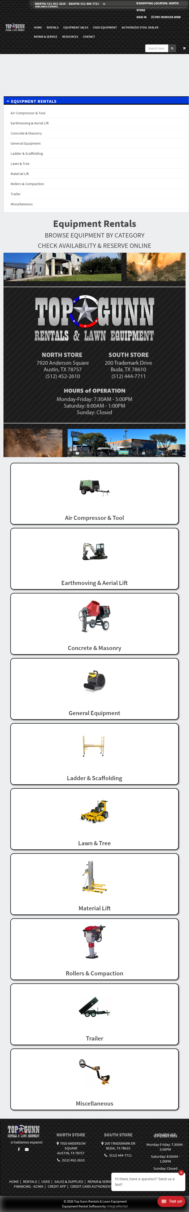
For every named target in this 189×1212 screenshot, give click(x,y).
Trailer (16, 194)
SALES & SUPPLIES (68, 1181)
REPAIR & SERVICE (45, 37)
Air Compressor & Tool (28, 113)
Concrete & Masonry (26, 133)
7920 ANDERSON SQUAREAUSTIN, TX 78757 (71, 1148)
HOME (38, 27)
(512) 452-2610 (73, 1160)
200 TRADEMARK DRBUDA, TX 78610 (120, 1145)
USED (45, 1181)
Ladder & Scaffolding (27, 153)
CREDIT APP (57, 1186)
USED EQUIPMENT (105, 27)
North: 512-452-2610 (50, 4)
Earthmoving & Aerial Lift (30, 123)
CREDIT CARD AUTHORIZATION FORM (98, 1186)
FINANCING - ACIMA (28, 1186)
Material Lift (20, 173)
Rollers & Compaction (27, 183)
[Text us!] (171, 1202)
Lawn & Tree (20, 163)
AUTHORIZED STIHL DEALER (140, 27)
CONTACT (89, 37)
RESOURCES (70, 37)
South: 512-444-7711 (84, 4)
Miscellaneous (22, 204)
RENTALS (30, 1181)
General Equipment (26, 143)
